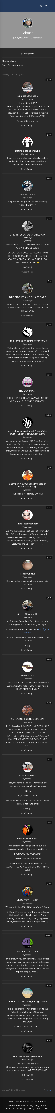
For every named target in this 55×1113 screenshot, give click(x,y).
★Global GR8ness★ (27, 96)
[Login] (46, 6)
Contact (39, 1108)
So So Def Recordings (16, 1108)
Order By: (6, 65)
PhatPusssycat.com (27, 523)
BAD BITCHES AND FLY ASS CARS (27, 297)
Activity (30, 1105)
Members (20, 1105)
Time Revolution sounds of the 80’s (27, 341)
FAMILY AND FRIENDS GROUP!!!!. (27, 719)
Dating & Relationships (27, 151)
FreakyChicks (27, 573)
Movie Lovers (27, 194)
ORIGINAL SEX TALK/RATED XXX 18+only (27, 236)
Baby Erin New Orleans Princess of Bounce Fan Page (27, 485)
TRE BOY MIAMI (27, 391)
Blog (37, 1105)
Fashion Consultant (27, 951)
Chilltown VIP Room (27, 900)
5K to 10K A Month (27, 614)
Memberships (9, 61)
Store (43, 1105)
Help (47, 1108)
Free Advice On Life (27, 838)
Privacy (31, 1108)
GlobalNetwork (27, 775)
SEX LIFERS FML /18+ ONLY (27, 1056)
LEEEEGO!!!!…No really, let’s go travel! (27, 1001)
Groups (11, 1105)
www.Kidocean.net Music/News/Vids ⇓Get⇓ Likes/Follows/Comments (27, 432)
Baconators (27, 675)
